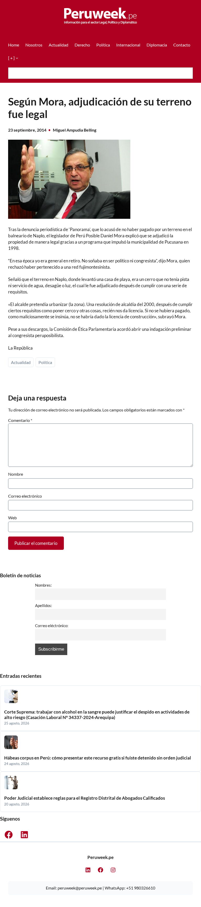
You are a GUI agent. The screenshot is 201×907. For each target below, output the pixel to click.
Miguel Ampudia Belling (74, 129)
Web (12, 517)
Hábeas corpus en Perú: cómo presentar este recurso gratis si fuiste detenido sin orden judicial (97, 758)
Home (13, 44)
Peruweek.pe (100, 857)
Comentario (20, 420)
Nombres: (43, 585)
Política (45, 362)
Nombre (15, 474)
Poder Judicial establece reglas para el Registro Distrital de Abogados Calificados (84, 798)
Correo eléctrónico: (51, 625)
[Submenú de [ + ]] (17, 58)
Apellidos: (43, 605)
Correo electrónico (25, 495)
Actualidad (21, 362)
